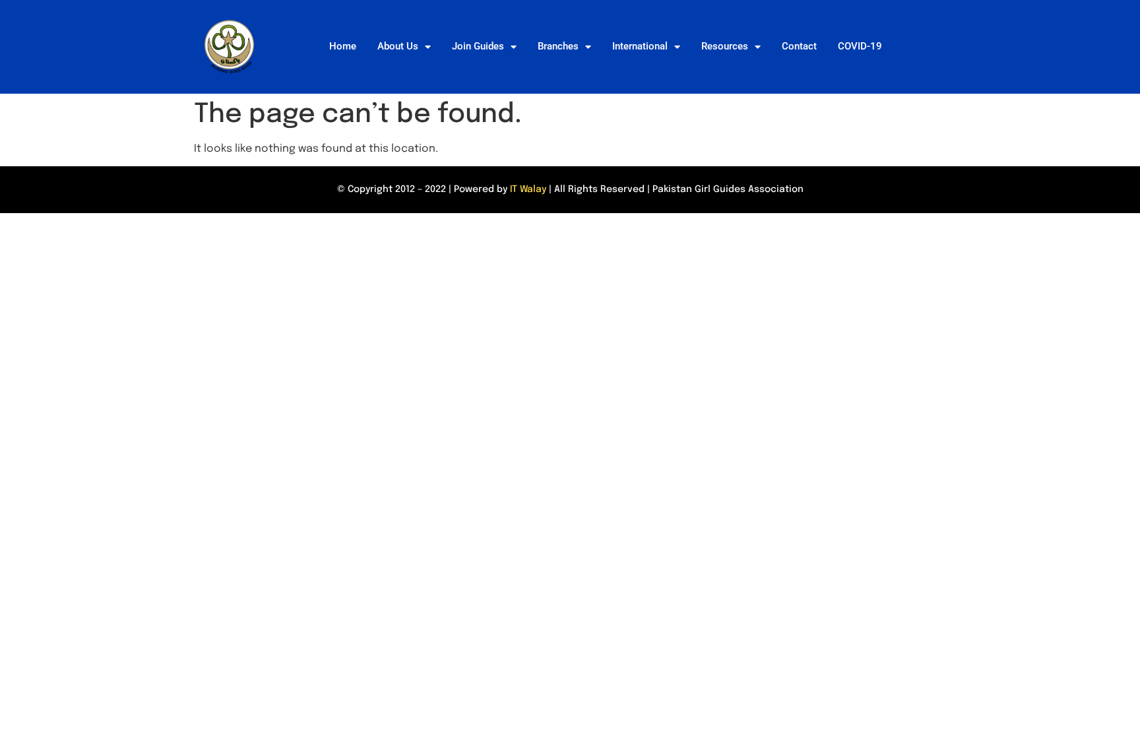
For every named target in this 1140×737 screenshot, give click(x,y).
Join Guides (478, 46)
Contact (799, 46)
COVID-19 (860, 46)
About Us (397, 46)
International (640, 46)
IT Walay (528, 189)
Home (342, 46)
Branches (558, 46)
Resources (724, 46)
